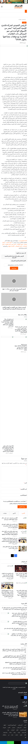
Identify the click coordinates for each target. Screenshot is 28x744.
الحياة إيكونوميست (22, 240)
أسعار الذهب (9, 242)
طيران (21, 734)
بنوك (8, 730)
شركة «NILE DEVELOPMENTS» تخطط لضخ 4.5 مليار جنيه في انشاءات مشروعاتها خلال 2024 (21, 347)
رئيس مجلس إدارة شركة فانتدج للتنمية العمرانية (14, 256)
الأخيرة (23, 513)
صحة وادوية (5, 732)
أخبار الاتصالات (18, 246)
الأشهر (14, 513)
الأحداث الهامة (11, 246)
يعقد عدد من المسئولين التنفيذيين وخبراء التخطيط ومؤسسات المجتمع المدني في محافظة (19, 623)
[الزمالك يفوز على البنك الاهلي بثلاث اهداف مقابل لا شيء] (22, 548)
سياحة (10, 732)
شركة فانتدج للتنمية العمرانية (18, 260)
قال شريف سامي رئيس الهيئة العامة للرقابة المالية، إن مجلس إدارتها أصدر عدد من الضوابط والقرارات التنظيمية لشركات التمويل (7, 448)
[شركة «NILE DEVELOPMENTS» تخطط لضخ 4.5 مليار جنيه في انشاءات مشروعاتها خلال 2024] (21, 339)
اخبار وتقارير (19, 727)
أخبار (25, 725)
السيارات (12, 730)
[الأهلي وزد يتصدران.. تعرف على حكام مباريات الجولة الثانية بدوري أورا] (22, 520)
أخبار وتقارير (20, 725)
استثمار (13, 727)
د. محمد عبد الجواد (20, 253)
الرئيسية (24, 19)
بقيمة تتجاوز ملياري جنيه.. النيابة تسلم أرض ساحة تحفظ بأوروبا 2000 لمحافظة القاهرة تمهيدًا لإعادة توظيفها (10, 533)
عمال (12, 734)
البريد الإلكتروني (23, 489)
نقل (25, 737)
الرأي (17, 730)
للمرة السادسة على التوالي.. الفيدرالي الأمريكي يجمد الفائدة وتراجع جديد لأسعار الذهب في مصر (10, 526)
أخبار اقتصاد (8, 244)
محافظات (4, 734)
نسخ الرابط (14, 268)
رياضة (15, 732)
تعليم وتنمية (24, 732)
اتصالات (24, 727)
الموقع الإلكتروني (23, 495)
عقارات (19, 19)
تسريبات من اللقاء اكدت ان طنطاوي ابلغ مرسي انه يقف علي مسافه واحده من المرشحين (19, 635)
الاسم (25, 482)
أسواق (5, 725)
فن (8, 734)
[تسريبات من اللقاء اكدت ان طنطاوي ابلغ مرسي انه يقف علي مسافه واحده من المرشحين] (5, 636)
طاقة (25, 734)
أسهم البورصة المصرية (12, 725)
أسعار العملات (20, 244)
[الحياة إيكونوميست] (18, 6)
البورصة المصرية (23, 730)
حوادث (19, 732)
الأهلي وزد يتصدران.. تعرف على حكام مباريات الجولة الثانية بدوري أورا (21, 575)
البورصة (4, 727)
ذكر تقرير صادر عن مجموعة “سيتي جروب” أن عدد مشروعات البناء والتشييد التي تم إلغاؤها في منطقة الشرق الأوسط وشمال (21, 329)
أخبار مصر (13, 244)
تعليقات (5, 513)
